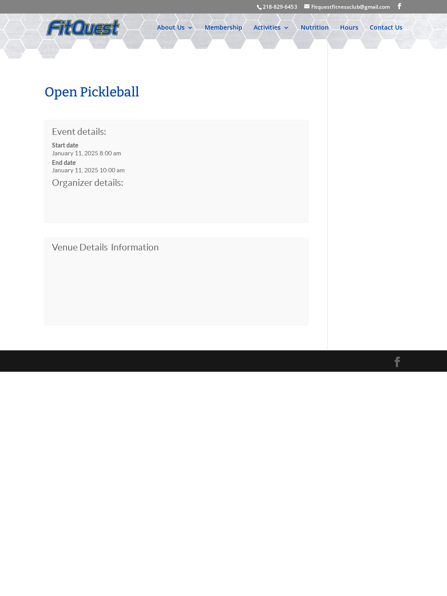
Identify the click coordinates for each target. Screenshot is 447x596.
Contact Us (386, 27)
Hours (349, 27)
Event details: (79, 132)
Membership (223, 27)
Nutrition (315, 27)
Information (135, 247)
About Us (171, 27)
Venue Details (80, 247)
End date (64, 163)
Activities (267, 27)
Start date (65, 146)
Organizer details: (87, 183)
